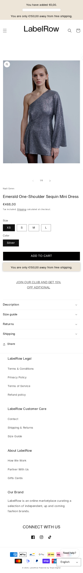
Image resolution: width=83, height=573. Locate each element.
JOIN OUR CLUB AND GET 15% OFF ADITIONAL (38, 285)
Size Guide (15, 436)
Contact (13, 419)
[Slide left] (33, 181)
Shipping (21, 209)
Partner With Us (18, 469)
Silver (11, 243)
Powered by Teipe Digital (50, 568)
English (65, 562)
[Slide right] (50, 181)
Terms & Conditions (21, 369)
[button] (5, 30)
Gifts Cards (15, 478)
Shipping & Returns (20, 427)
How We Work (17, 460)
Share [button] (11, 344)
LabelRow (34, 568)
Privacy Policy (17, 377)
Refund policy (17, 395)
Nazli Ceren (8, 189)
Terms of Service (19, 386)
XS (9, 227)
